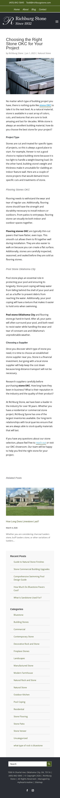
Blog (34, 9)
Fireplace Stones (21, 651)
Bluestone (18, 614)
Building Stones (21, 622)
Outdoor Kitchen (22, 694)
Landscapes (19, 658)
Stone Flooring (21, 716)
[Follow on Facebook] (27, 790)
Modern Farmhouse (23, 672)
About (25, 9)
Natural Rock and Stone (25, 680)
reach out (41, 442)
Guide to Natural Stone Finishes (29, 561)
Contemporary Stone (24, 636)
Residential (19, 709)
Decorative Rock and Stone (26, 643)
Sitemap (39, 782)
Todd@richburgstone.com (38, 2)
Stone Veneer (20, 730)
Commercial (19, 629)
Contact (42, 9)
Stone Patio (19, 723)
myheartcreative (25, 782)
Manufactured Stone (23, 665)
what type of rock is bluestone (28, 745)
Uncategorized (20, 738)
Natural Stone (44, 53)
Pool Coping (19, 701)
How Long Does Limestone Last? (22, 521)
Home (17, 9)
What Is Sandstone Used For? (27, 597)
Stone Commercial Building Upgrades (32, 569)
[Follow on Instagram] (33, 790)
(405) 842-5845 (16, 2)
